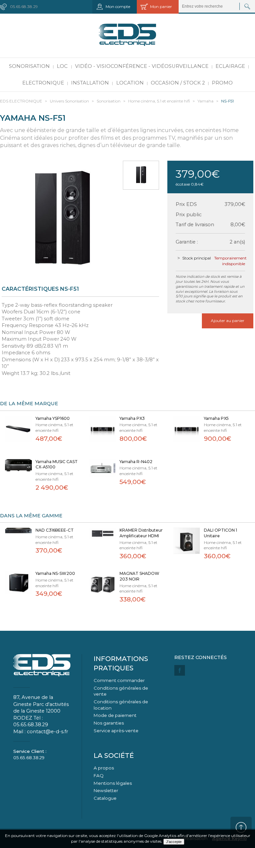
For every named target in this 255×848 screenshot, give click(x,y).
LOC (62, 66)
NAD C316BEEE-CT (55, 530)
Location (130, 83)
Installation (90, 83)
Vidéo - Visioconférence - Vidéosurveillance (142, 66)
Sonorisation (29, 66)
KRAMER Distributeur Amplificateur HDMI (141, 533)
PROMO (222, 83)
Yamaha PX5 (216, 418)
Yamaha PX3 (132, 418)
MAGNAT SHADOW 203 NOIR (139, 576)
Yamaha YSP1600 (53, 418)
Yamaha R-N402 (136, 461)
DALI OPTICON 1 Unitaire (220, 533)
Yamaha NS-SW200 (55, 573)
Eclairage (230, 66)
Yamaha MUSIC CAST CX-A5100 (57, 464)
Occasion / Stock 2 (178, 83)
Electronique (43, 83)
